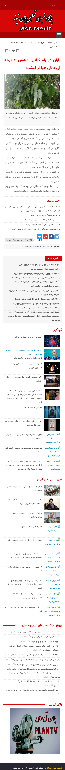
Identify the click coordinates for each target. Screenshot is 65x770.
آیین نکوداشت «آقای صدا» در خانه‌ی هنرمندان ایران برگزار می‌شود (32, 690)
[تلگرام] (57, 236)
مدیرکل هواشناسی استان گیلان (33, 246)
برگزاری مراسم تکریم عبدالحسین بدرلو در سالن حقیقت (37, 308)
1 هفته (25, 636)
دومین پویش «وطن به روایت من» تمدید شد (25, 540)
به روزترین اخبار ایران (49, 480)
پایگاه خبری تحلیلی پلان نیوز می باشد (28, 768)
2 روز (13, 632)
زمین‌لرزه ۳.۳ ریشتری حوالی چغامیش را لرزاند (40, 219)
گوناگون (57, 330)
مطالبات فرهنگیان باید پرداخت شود (44, 215)
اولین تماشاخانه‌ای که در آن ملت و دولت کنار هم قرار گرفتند (35, 229)
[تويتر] (39, 236)
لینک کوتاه (38, 240)
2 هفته (24, 641)
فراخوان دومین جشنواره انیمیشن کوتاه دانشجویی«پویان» (36, 303)
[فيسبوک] (51, 236)
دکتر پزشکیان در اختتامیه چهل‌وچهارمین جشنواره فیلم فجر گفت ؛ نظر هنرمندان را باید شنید (24, 584)
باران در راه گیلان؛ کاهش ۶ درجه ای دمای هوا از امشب (32, 64)
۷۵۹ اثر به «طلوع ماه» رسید (31, 407)
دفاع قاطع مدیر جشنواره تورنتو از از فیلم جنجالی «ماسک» (36, 299)
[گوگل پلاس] (45, 236)
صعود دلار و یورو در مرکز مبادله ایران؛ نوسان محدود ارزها (36, 273)
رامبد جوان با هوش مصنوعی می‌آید (45, 269)
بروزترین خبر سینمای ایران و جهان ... (40, 625)
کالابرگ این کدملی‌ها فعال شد (30, 526)
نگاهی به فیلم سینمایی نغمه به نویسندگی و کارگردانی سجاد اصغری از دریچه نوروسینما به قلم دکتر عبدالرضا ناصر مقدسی (24, 465)
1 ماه (54, 694)
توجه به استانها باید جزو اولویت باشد (45, 286)
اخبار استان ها (53, 46)
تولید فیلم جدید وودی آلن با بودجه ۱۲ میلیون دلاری (39, 264)
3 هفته (47, 685)
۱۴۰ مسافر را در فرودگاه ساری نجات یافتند (42, 224)
